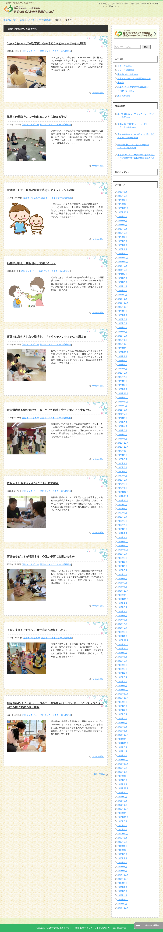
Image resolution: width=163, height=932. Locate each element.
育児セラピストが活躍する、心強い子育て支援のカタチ (41, 556)
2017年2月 (122, 632)
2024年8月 (122, 270)
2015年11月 (122, 694)
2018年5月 (122, 570)
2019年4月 (122, 525)
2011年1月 (122, 805)
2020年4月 (122, 476)
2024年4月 (122, 286)
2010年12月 (122, 809)
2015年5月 (122, 718)
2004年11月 (122, 908)
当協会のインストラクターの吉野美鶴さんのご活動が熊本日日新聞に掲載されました (136, 157)
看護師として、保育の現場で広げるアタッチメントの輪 (41, 190)
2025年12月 (122, 204)
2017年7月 (122, 611)
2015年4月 (122, 722)
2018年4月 (122, 574)
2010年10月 (122, 817)
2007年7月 (122, 887)
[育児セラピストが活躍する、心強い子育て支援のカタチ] (26, 599)
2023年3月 (122, 331)
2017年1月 (122, 636)
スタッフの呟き (124, 66)
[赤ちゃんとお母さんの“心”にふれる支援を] (26, 526)
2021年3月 (122, 430)
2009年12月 (122, 833)
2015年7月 (122, 710)
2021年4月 (122, 426)
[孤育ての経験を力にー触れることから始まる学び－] (26, 159)
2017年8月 (122, 607)
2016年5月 (122, 669)
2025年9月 (122, 216)
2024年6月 (122, 278)
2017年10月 (122, 599)
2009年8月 (122, 838)
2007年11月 (122, 879)
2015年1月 (122, 731)
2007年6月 (122, 891)
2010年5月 (122, 821)
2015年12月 (122, 689)
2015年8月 (122, 706)
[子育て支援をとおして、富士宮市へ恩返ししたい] (26, 673)
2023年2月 (122, 336)
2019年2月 (122, 533)
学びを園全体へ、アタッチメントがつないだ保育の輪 (136, 116)
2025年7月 (122, 224)
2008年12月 (122, 850)
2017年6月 (122, 615)
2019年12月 (122, 492)
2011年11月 (122, 792)
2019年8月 (122, 508)
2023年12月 (122, 303)
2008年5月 (122, 866)
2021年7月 (122, 414)
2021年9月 (122, 406)
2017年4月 (122, 624)
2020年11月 (122, 447)
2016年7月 (122, 661)
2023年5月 (122, 323)
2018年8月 (122, 558)
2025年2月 (122, 245)
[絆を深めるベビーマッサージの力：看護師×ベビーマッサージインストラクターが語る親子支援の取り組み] (26, 750)
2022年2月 (122, 385)
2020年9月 (122, 455)
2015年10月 (122, 698)
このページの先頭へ (150, 925)
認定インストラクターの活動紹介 (55, 51)
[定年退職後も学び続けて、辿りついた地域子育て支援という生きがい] (26, 453)
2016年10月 (122, 648)
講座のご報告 (123, 96)
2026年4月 (122, 200)
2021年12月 (122, 393)
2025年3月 (122, 241)
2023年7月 (122, 315)
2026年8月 (122, 192)
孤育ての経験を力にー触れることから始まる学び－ (38, 116)
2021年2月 (122, 434)
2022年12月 (122, 344)
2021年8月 (122, 410)
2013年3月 (122, 768)
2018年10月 (122, 550)
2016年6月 (122, 665)
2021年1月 (122, 439)
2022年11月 (122, 348)
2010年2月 (122, 829)
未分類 (120, 82)
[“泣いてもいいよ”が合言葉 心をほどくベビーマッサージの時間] (26, 86)
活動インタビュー (30, 51)
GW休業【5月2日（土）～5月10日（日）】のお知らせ (133, 146)
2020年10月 (122, 451)
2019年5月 (122, 521)
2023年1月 (122, 340)
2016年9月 (122, 652)
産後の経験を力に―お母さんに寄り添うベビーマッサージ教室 (136, 136)
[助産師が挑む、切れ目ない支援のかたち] (26, 306)
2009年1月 (122, 846)
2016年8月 (122, 657)
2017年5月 (122, 620)
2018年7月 (122, 562)
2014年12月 (122, 735)
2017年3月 (122, 628)
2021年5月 (122, 422)
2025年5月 (122, 233)
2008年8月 (122, 854)
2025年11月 (122, 208)
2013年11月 (122, 759)
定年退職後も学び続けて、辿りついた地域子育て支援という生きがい (49, 410)
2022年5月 (122, 373)
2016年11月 (122, 644)
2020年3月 (122, 480)
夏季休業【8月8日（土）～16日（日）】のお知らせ (132, 126)
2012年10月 (122, 776)
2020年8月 (122, 459)
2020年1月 (122, 488)
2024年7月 (122, 274)
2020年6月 (122, 467)
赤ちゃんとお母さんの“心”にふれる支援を (33, 483)
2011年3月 (122, 801)
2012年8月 (122, 780)
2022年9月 (122, 356)
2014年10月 (122, 743)
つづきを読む (98, 92)
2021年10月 (122, 402)
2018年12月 (122, 541)
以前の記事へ (99, 774)
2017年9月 (122, 603)
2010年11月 (122, 813)
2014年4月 (122, 751)
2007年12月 (122, 875)
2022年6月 (122, 369)
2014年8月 (122, 747)
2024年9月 (122, 266)
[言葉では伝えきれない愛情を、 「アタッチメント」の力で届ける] (26, 379)
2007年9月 (122, 883)
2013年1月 (122, 772)
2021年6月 (122, 418)
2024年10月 (122, 261)
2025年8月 (122, 220)
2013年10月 (122, 764)
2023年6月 (122, 319)
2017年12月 (122, 591)
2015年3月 (122, 727)
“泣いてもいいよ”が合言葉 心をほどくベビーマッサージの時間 (46, 43)
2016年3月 (122, 677)
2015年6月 (122, 714)
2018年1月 (122, 587)
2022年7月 (122, 364)
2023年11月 (122, 307)
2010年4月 (122, 825)
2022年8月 (122, 360)
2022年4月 (122, 377)
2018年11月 (122, 545)
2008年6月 (122, 862)
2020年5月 (122, 471)
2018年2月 (122, 583)
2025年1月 (122, 249)
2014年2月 (122, 755)
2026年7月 (122, 196)
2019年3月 (122, 529)
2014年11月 (122, 739)
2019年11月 (122, 496)
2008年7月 (122, 858)
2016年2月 (122, 681)
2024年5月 (122, 282)
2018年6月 (122, 566)
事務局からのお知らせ (127, 74)
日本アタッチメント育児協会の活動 (134, 78)
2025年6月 (122, 229)
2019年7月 (122, 513)
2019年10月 (122, 500)
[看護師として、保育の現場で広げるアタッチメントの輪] (26, 233)
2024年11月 (122, 257)
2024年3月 (122, 290)
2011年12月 (122, 788)
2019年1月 (122, 537)
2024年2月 (122, 294)
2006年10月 (122, 899)
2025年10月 (122, 212)
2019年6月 (122, 517)
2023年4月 (122, 327)
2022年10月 (122, 352)
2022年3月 (122, 381)
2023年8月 (122, 311)
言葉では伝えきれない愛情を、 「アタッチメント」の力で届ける (46, 336)
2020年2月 (122, 484)
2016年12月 (122, 640)
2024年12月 (122, 253)
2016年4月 (122, 673)
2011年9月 (122, 796)
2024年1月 (122, 299)
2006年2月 (122, 903)
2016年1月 (122, 685)
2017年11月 (122, 595)
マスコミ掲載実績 (125, 70)
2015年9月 (122, 702)
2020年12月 (122, 443)
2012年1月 (122, 784)
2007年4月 (122, 895)
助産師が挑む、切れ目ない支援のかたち (31, 263)
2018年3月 (122, 578)
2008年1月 (122, 870)
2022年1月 (122, 389)
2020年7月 (122, 463)
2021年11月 (122, 397)
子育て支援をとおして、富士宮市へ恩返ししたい (37, 629)
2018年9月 (122, 554)
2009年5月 (122, 842)
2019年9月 (122, 504)
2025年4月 (122, 237)
